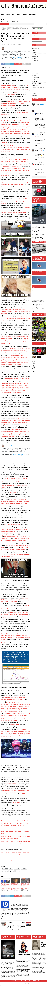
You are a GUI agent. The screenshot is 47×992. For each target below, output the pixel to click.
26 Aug (36, 151)
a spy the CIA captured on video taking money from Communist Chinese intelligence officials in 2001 (15, 540)
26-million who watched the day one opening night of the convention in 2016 (14, 173)
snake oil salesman (6, 617)
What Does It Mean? (36, 91)
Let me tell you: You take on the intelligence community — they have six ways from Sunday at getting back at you (15, 311)
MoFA (7, 82)
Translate (41, 28)
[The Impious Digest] (23, 12)
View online (3, 961)
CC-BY (6, 773)
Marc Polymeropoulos (16, 315)
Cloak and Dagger (10, 14)
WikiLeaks (37, 164)
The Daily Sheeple (35, 77)
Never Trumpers (11, 94)
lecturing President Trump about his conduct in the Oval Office (15, 120)
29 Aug (39, 110)
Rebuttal (13, 21)
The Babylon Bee (35, 75)
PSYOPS (45, 980)
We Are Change (35, 85)
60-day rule (13, 492)
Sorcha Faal (12, 44)
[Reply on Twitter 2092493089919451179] (36, 158)
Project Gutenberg (35, 60)
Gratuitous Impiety (5, 16)
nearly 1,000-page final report (12, 524)
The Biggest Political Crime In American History (14, 212)
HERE (23, 794)
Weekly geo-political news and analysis (38, 88)
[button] (33, 364)
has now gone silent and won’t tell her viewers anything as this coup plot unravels (15, 607)
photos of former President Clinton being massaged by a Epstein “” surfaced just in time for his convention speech (16, 131)
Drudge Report (35, 56)
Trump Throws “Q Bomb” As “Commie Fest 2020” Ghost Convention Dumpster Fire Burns (5, 886)
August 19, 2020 (6, 44)
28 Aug (39, 134)
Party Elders (17, 92)
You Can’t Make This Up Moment (10, 145)
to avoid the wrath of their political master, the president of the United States (16, 318)
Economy (25, 14)
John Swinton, (38, 972)
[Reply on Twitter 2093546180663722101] (36, 127)
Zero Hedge (34, 95)
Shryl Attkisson (35, 71)
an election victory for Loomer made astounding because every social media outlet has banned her (15, 709)
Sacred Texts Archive (36, 67)
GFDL (12, 773)
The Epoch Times (35, 79)
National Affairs (30, 16)
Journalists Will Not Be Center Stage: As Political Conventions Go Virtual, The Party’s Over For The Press (15, 161)
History (22, 16)
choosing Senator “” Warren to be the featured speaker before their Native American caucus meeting (15, 149)
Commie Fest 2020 (15, 89)
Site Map (42, 16)
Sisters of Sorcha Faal (11, 783)
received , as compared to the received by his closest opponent (15, 103)
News (37, 16)
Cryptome (34, 52)
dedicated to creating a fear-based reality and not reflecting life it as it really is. (23, 970)
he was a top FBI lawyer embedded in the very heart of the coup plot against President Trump (15, 599)
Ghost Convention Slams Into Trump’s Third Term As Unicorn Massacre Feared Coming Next (25, 886)
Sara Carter (34, 69)
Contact (19, 14)
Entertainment (23, 980)
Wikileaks (34, 93)
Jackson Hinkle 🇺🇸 (38, 150)
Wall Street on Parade (36, 83)
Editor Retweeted (42, 108)
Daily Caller (34, 54)
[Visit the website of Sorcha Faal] (1, 918)
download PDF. (10, 961)
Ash (35, 110)
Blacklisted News (35, 48)
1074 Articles (23, 901)
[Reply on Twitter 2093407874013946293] (36, 144)
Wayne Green (16, 802)
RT (32, 64)
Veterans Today (35, 81)
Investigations (14, 16)
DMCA (8, 21)
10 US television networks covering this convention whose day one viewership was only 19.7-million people (15, 170)
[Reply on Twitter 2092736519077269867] (36, 173)
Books (2, 14)
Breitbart (33, 50)
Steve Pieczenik (35, 73)
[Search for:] (40, 23)
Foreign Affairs (32, 14)
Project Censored (35, 58)
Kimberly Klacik (14, 724)
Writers (2, 19)
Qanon (33, 62)
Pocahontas (4, 142)
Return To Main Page (7, 860)
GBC (35, 134)
